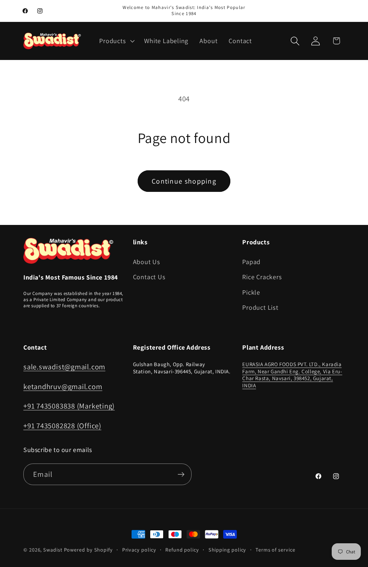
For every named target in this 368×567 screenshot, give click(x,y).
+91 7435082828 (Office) (62, 425)
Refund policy (182, 549)
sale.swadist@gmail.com (64, 367)
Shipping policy (227, 549)
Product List (260, 307)
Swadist (52, 549)
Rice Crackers (262, 276)
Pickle (251, 292)
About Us (146, 261)
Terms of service (275, 549)
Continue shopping (184, 181)
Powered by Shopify (88, 549)
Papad (251, 261)
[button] (116, 41)
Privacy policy (139, 549)
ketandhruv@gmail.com (62, 386)
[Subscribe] (181, 474)
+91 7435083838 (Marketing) (69, 406)
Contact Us (149, 276)
